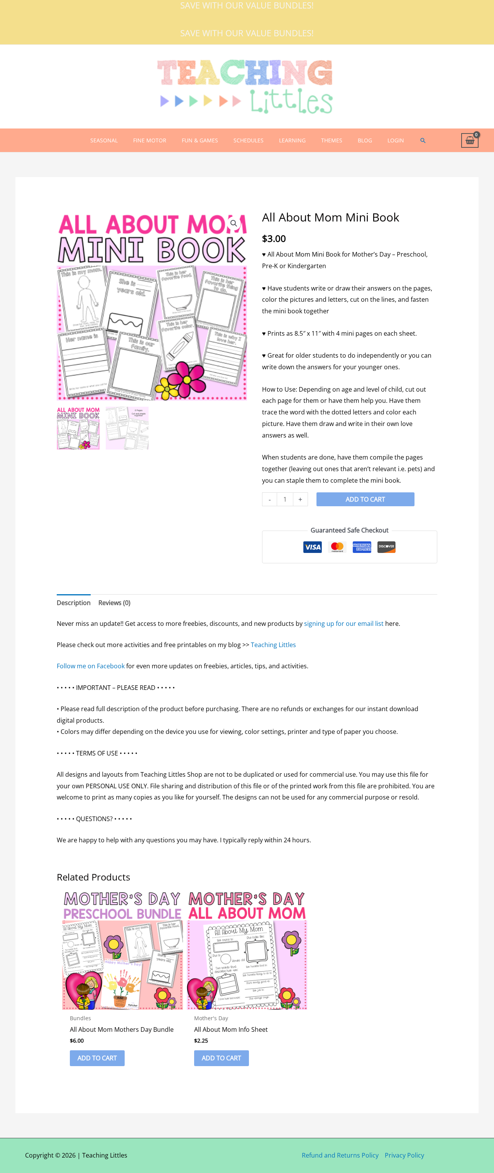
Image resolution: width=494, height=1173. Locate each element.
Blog (365, 140)
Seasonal (104, 140)
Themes (331, 140)
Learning (292, 140)
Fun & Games (200, 140)
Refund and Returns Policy (340, 1155)
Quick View (122, 1003)
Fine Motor (149, 140)
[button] (423, 140)
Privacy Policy (404, 1155)
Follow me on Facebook (91, 666)
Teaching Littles (273, 645)
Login (395, 140)
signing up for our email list (344, 623)
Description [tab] (74, 602)
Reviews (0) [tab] (114, 602)
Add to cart (365, 499)
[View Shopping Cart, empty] (470, 140)
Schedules (248, 140)
